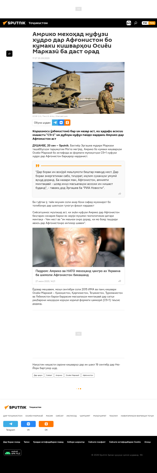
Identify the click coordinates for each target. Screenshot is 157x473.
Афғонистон (88, 375)
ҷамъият (85, 415)
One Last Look (62, 116)
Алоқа (147, 442)
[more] (120, 194)
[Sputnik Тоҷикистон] (15, 25)
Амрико (59, 375)
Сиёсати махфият (96, 442)
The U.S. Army (48, 116)
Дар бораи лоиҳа (11, 442)
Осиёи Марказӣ (72, 375)
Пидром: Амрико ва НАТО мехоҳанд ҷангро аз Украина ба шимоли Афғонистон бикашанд (78, 273)
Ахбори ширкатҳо (76, 442)
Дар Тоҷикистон (12, 415)
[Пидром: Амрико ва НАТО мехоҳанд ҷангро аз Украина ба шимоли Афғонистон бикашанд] (78, 247)
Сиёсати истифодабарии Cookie (125, 442)
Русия (49, 415)
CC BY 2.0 (37, 116)
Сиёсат (49, 375)
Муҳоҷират (99, 415)
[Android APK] (12, 453)
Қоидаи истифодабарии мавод (48, 442)
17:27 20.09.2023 (41, 58)
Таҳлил (113, 415)
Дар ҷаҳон (38, 375)
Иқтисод (72, 415)
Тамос (27, 442)
